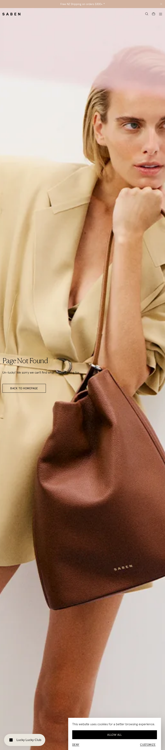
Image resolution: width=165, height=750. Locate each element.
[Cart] (153, 14)
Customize (148, 744)
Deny (75, 744)
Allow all (114, 735)
